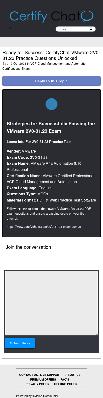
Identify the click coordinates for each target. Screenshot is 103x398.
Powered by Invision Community (37, 396)
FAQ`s (65, 379)
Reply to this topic (51, 81)
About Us (72, 374)
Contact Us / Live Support (40, 374)
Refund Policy (66, 384)
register (44, 254)
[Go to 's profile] (51, 104)
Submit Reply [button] (20, 343)
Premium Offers (43, 379)
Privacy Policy (38, 384)
